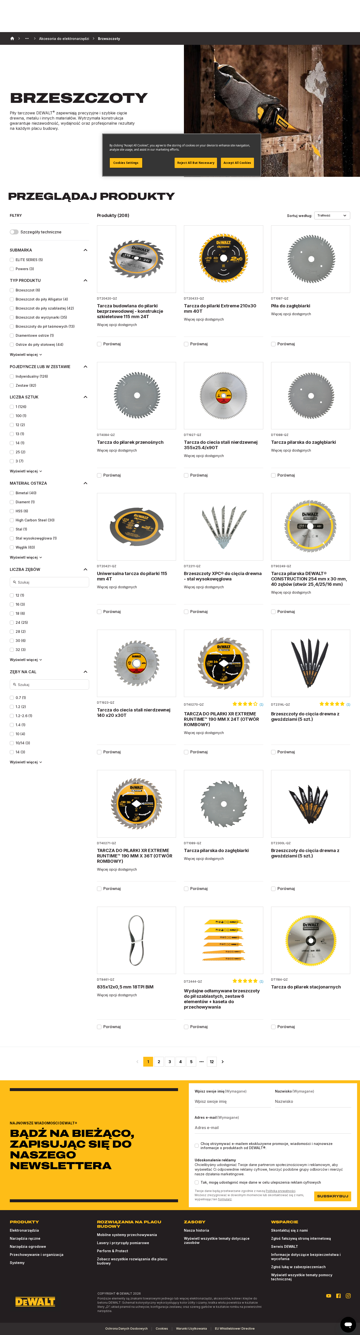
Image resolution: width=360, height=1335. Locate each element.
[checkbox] (12, 260)
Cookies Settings (125, 163)
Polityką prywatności (280, 1191)
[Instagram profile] (348, 1296)
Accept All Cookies (237, 163)
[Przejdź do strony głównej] (35, 1301)
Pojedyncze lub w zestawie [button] (40, 366)
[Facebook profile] (338, 1296)
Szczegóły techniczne (41, 232)
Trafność (323, 215)
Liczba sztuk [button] (24, 397)
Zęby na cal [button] (23, 671)
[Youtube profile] (329, 1296)
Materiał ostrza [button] (28, 483)
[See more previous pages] (27, 38)
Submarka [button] (21, 250)
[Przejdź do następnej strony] (223, 1062)
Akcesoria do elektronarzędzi (64, 38)
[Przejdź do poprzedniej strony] (137, 1062)
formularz (225, 1199)
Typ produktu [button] (25, 280)
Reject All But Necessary (196, 163)
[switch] (14, 231)
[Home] (12, 38)
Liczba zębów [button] (25, 569)
